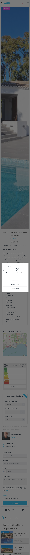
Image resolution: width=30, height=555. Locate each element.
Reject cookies (15, 288)
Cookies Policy (21, 273)
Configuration (15, 285)
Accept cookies (15, 280)
